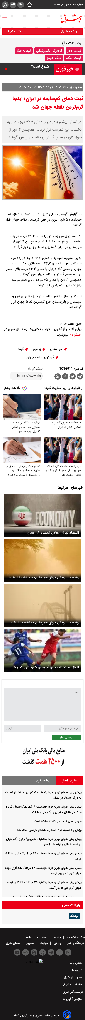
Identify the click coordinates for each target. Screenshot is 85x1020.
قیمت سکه (74, 58)
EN (21, 4)
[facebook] (65, 376)
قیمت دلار (75, 50)
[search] (5, 4)
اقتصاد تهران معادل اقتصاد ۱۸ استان (53, 532)
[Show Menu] (5, 15)
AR (13, 4)
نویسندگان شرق (73, 991)
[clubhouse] (25, 952)
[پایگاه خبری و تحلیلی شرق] (71, 18)
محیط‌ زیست (72, 87)
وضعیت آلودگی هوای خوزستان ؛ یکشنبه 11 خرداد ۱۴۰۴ (43, 622)
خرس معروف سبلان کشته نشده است (58, 821)
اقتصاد (27, 937)
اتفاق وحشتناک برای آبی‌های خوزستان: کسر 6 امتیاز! (46, 667)
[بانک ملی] (42, 766)
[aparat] (34, 952)
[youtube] (17, 952)
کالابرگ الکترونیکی (49, 50)
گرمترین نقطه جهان (40, 357)
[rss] (68, 952)
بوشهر (37, 349)
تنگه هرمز (54, 58)
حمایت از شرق (73, 977)
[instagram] (59, 952)
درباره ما (77, 970)
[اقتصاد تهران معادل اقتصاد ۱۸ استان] (42, 515)
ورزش (57, 943)
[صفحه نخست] (28, 5)
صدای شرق (13, 943)
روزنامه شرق (69, 31)
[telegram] (80, 377)
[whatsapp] (57, 376)
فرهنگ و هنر (75, 943)
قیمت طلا (24, 50)
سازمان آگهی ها (73, 999)
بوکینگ (74, 916)
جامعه (57, 937)
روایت (44, 943)
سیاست (42, 937)
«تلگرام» (75, 334)
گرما (21, 349)
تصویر (30, 943)
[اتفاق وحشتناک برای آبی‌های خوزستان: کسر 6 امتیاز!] (42, 650)
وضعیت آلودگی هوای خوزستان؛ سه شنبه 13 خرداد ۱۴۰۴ (43, 577)
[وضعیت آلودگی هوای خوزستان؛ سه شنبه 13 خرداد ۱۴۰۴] (42, 560)
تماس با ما (76, 962)
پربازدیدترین (42, 780)
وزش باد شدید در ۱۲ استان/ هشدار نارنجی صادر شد (49, 830)
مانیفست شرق (73, 984)
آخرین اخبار (69, 780)
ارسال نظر (66, 737)
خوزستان (57, 349)
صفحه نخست (75, 937)
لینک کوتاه (35, 369)
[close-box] (6, 69)
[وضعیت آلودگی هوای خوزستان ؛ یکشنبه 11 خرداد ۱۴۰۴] (42, 605)
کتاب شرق (14, 31)
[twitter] (72, 376)
